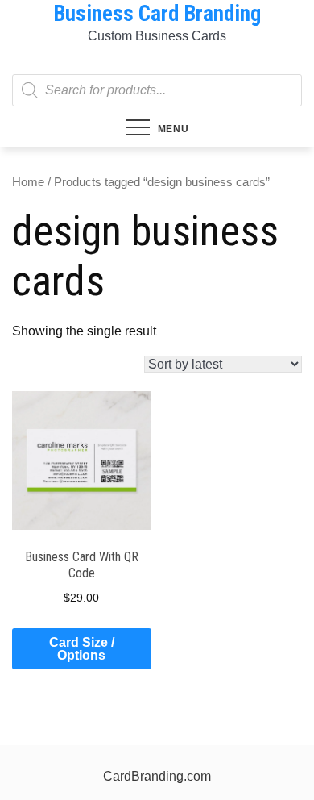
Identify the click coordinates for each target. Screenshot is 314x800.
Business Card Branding (157, 14)
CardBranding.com (157, 776)
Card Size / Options (81, 648)
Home (28, 182)
